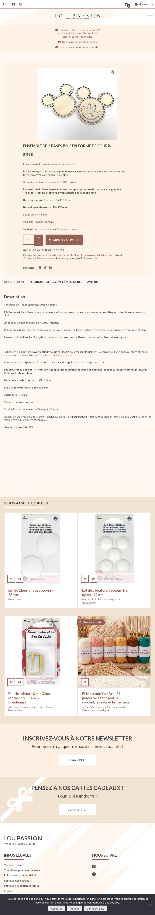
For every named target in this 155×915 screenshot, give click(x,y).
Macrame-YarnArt (117, 707)
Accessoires (89, 599)
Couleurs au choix (90, 622)
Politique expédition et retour (21, 885)
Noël (79, 258)
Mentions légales (14, 864)
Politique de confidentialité (20, 875)
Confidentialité (95, 908)
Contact (9, 891)
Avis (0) (92, 281)
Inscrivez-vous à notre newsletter (79, 47)
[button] (150, 15)
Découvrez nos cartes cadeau (79, 41)
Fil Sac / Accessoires (94, 707)
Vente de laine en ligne (95, 710)
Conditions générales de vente (22, 870)
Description (14, 281)
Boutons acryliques (109, 599)
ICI (31, 427)
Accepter (56, 908)
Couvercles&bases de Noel (39, 258)
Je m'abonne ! (77, 760)
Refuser (74, 908)
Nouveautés (90, 258)
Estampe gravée (65, 258)
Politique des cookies (16, 880)
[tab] (14, 282)
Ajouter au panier (66, 240)
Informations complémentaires (55, 281)
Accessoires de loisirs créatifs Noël (58, 255)
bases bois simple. (62, 355)
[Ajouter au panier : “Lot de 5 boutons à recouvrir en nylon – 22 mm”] (85, 579)
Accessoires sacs (34, 707)
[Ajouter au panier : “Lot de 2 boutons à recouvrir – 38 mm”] (11, 579)
